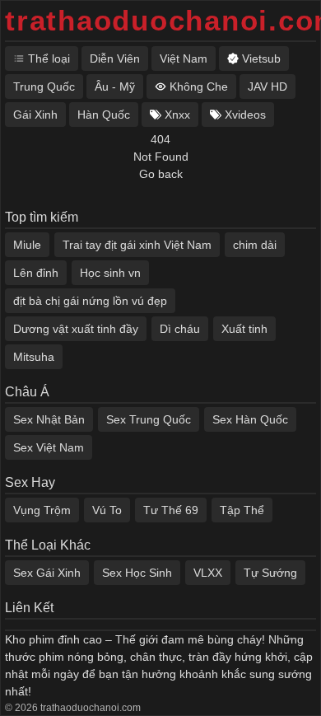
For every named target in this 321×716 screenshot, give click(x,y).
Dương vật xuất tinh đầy (75, 328)
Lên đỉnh (35, 272)
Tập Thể (242, 510)
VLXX (207, 572)
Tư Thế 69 (170, 510)
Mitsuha (33, 356)
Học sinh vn (110, 272)
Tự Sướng (270, 572)
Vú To (107, 510)
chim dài (255, 244)
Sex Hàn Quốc (250, 419)
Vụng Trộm (42, 510)
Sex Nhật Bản (49, 419)
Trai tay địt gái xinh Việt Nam (137, 244)
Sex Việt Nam (48, 447)
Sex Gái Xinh (47, 572)
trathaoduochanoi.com (160, 20)
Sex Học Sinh (137, 572)
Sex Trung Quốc (148, 419)
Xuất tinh (244, 328)
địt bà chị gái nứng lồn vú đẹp (90, 300)
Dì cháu (180, 328)
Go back (161, 173)
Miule (27, 244)
